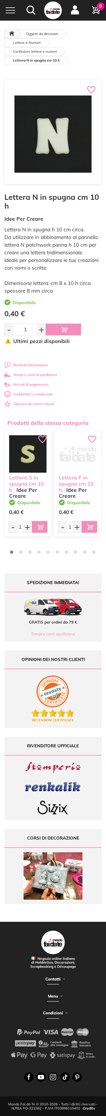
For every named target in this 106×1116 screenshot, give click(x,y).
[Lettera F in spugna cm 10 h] (77, 454)
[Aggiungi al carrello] (63, 329)
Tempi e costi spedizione (53, 634)
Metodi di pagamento (31, 384)
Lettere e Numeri (27, 42)
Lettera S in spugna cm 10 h (26, 483)
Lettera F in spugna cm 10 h (76, 483)
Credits (89, 1108)
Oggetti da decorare (42, 34)
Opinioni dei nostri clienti (33, 404)
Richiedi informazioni (30, 365)
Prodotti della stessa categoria (48, 422)
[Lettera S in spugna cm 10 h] (28, 454)
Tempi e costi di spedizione (35, 374)
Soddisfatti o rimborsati (33, 394)
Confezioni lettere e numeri (35, 51)
